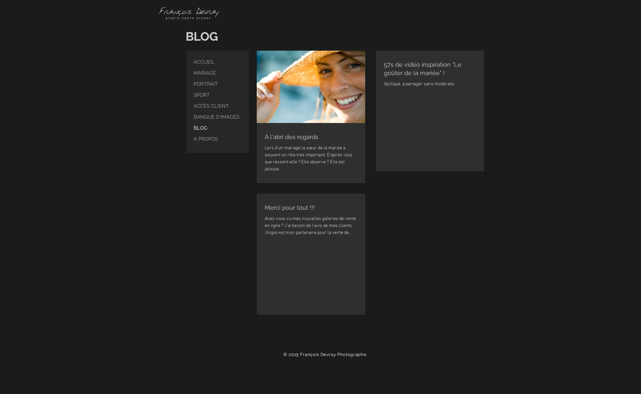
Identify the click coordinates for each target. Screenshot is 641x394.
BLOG (200, 128)
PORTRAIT (206, 84)
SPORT (202, 95)
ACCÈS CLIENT (211, 106)
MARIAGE (205, 73)
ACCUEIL (204, 62)
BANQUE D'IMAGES (216, 117)
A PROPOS (206, 139)
